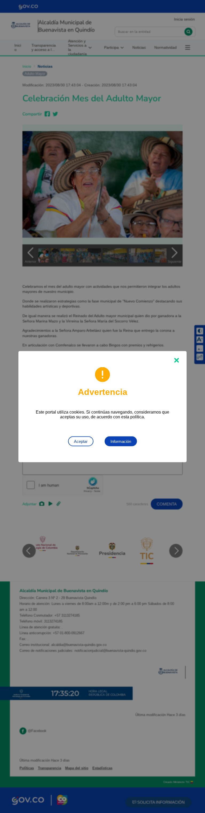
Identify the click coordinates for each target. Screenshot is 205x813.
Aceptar (81, 441)
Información (121, 441)
